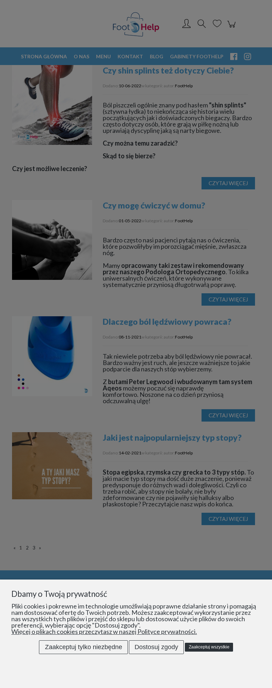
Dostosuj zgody (156, 647)
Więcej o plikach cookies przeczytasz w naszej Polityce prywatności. (104, 631)
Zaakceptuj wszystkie (209, 647)
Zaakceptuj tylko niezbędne (83, 647)
